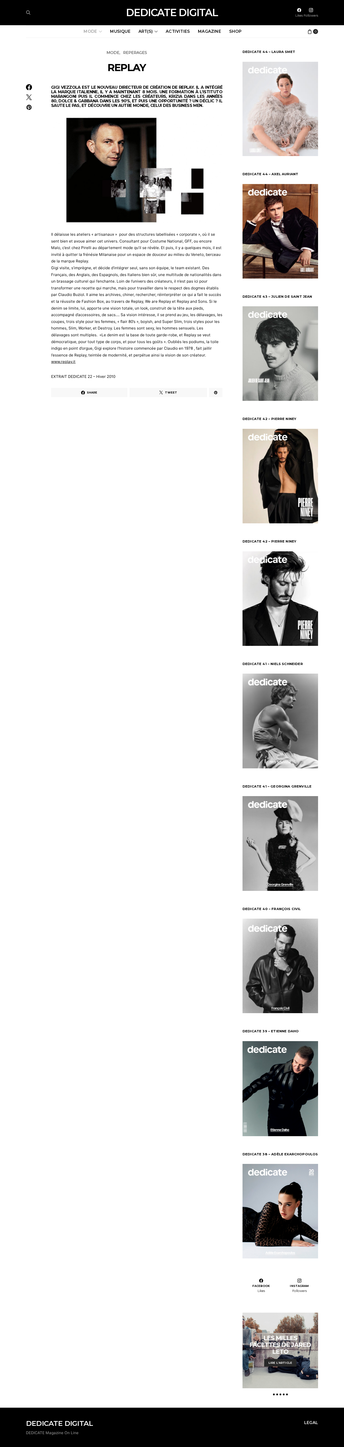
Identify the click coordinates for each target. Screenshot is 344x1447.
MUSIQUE (120, 31)
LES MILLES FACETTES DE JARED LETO (280, 1344)
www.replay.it (63, 361)
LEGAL (311, 1422)
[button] (274, 1394)
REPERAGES (135, 52)
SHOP (235, 31)
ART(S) (146, 31)
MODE (90, 31)
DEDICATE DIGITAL (172, 13)
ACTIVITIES (178, 31)
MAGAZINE (209, 31)
